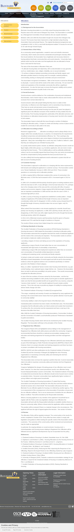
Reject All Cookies (17, 529)
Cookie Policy (45, 527)
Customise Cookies (28, 529)
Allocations (4, 21)
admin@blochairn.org (46, 506)
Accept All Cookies (6, 529)
